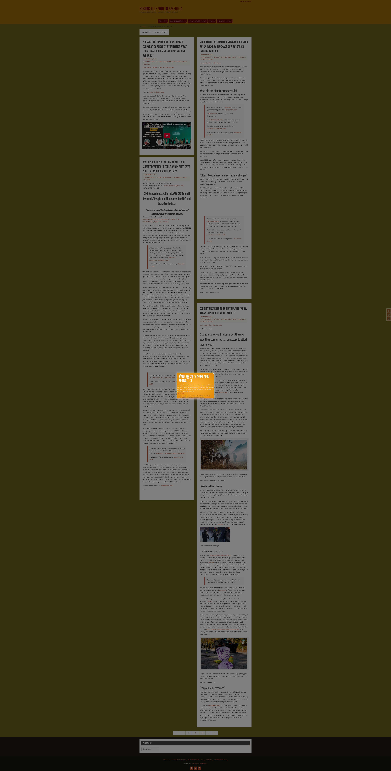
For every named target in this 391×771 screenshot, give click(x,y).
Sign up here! (181, 393)
